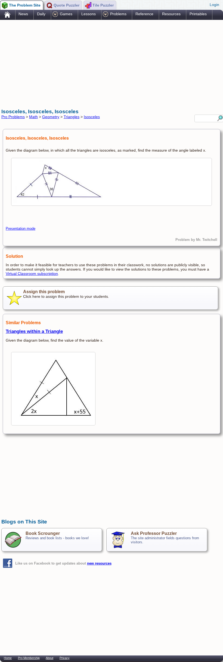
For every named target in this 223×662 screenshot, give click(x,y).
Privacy (65, 658)
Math (33, 117)
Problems (118, 14)
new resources (99, 563)
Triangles (71, 117)
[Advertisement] (100, 63)
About (49, 658)
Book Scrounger (43, 533)
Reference (144, 14)
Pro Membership (29, 658)
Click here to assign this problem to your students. (66, 294)
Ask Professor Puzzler (154, 533)
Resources (171, 14)
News (23, 14)
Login (214, 4)
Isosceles (92, 117)
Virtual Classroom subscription (32, 273)
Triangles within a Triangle (34, 331)
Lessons (88, 14)
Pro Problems (13, 117)
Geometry (50, 117)
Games (66, 14)
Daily (41, 14)
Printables (198, 14)
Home (8, 658)
